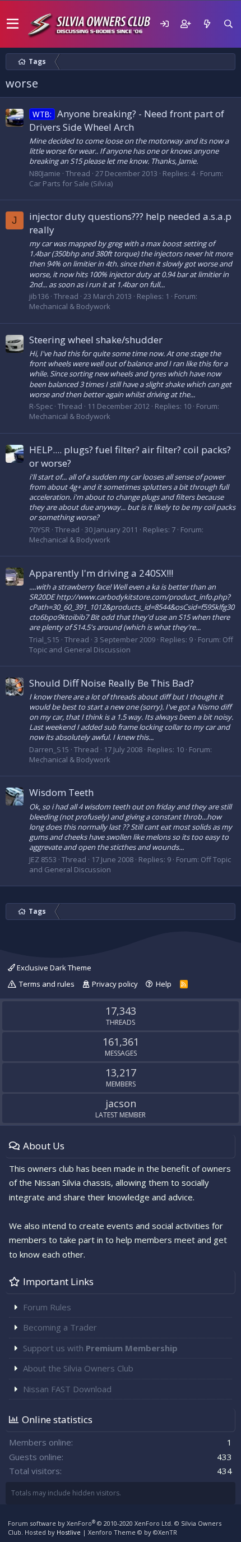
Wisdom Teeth (61, 792)
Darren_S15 (49, 749)
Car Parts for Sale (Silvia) (71, 183)
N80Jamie (45, 173)
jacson (120, 1103)
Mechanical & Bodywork (69, 306)
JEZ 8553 (43, 859)
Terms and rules (47, 984)
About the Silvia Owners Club (78, 1368)
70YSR (39, 529)
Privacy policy (115, 984)
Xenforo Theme (132, 1532)
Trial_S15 (44, 639)
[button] (12, 24)
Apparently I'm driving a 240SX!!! (101, 573)
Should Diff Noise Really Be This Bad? (111, 682)
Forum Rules (47, 1307)
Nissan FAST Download (67, 1388)
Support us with (100, 1348)
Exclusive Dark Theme (53, 968)
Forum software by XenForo (90, 1523)
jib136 (39, 296)
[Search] (228, 24)
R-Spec (41, 406)
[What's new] (206, 24)
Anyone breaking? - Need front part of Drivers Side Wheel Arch (126, 120)
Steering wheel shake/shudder (96, 339)
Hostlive (69, 1532)
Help (164, 984)
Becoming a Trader (60, 1327)
